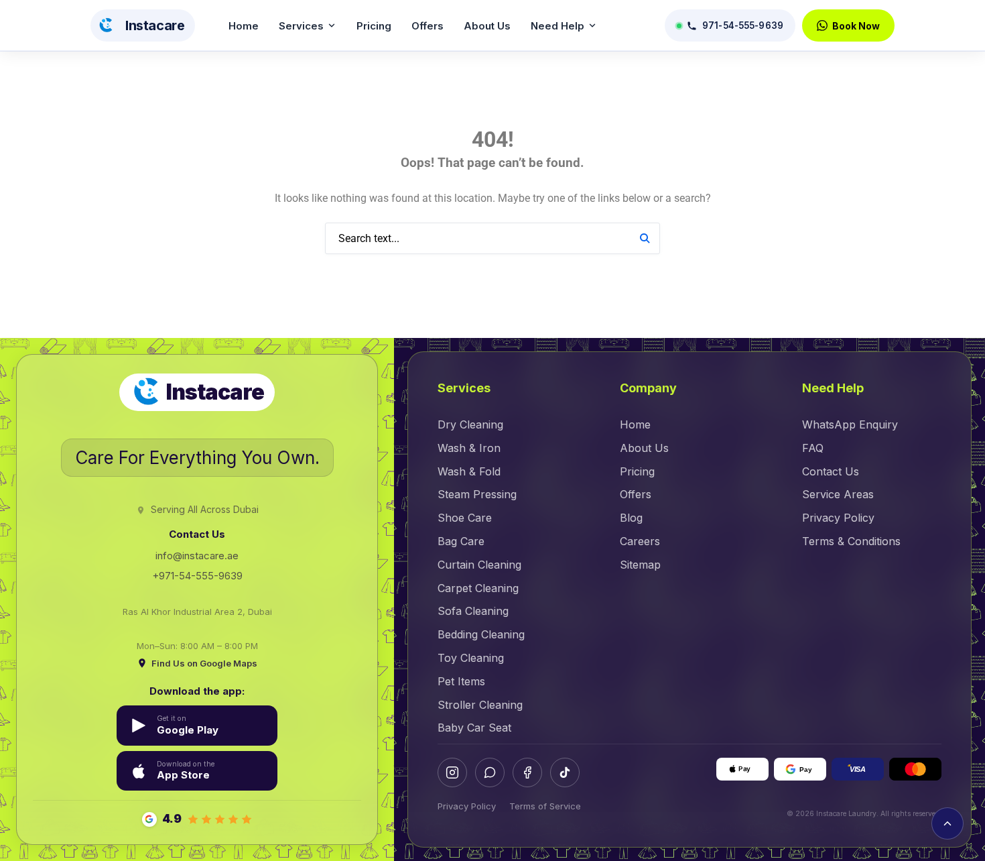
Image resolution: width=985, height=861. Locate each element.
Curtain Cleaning (479, 564)
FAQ (813, 448)
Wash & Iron (469, 448)
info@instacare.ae (197, 555)
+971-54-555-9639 (197, 575)
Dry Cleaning (470, 424)
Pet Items (461, 681)
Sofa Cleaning (473, 611)
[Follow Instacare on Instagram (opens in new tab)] (452, 772)
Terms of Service (545, 806)
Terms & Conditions (851, 541)
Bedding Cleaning (481, 634)
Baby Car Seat (474, 727)
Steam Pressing (477, 494)
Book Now (856, 26)
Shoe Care (465, 517)
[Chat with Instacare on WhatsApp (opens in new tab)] (490, 772)
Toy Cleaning (471, 658)
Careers (640, 541)
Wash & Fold (469, 471)
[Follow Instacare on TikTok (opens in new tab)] (565, 772)
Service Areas (838, 494)
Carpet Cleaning (478, 588)
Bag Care (461, 541)
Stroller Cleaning (480, 704)
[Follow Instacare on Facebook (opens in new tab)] (527, 772)
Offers (427, 25)
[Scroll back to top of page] (947, 823)
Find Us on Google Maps (204, 663)
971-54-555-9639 (742, 25)
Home (243, 25)
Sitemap (640, 564)
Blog (631, 517)
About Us (487, 25)
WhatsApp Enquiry (850, 424)
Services (301, 25)
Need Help (557, 25)
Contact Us (830, 471)
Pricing (373, 25)
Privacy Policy (838, 517)
